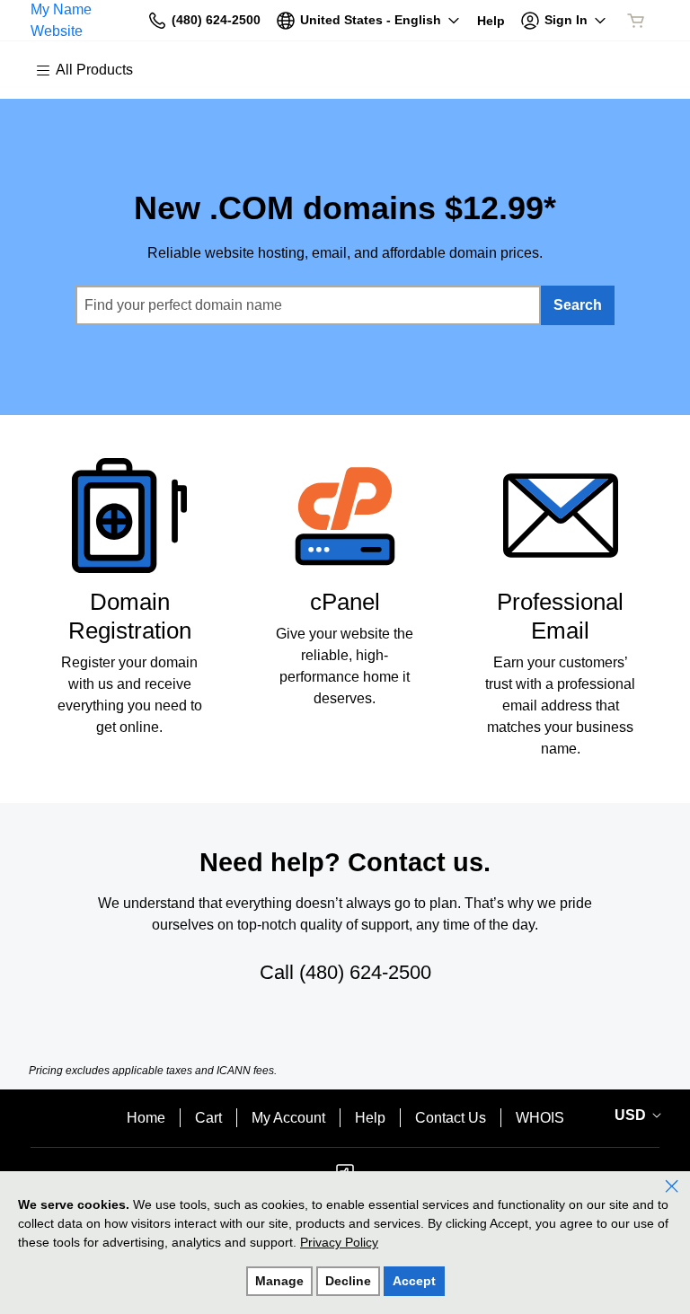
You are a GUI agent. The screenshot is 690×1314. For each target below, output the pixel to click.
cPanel (345, 601)
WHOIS (540, 1117)
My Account (288, 1117)
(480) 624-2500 (365, 972)
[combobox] (308, 305)
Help (370, 1117)
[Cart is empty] (636, 20)
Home (146, 1117)
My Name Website (61, 20)
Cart (208, 1117)
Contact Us (450, 1117)
